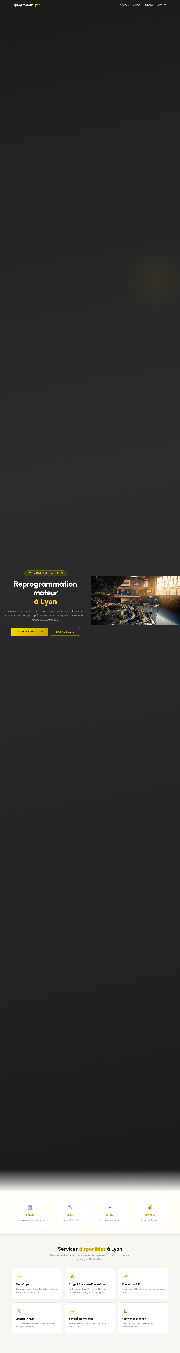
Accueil (124, 5)
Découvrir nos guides (29, 631)
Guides (137, 5)
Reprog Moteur (26, 5)
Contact (163, 5)
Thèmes (149, 5)
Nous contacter (65, 632)
